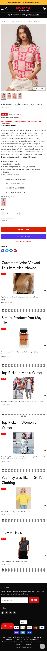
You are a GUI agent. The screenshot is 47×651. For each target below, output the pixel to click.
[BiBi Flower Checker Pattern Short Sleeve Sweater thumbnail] (3, 95)
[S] (3, 216)
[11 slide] (32, 310)
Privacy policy (34, 639)
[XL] (17, 216)
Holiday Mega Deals (8, 637)
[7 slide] (20, 310)
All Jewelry (9, 639)
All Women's (20, 637)
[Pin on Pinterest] (15, 250)
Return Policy (28, 642)
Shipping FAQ (18, 642)
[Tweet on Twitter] (7, 250)
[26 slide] (32, 311)
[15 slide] (44, 310)
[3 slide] (9, 310)
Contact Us (19, 644)
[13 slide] (38, 310)
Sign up (34, 600)
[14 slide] (41, 310)
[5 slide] (15, 310)
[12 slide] (35, 310)
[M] (8, 216)
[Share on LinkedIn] (11, 250)
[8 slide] (23, 310)
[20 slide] (15, 311)
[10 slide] (29, 310)
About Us (25, 639)
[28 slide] (38, 311)
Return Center (38, 642)
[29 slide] (41, 311)
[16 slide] (3, 311)
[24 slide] (26, 311)
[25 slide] (29, 311)
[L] (13, 216)
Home (3, 21)
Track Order (27, 644)
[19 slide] (12, 311)
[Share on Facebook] (2, 250)
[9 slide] (26, 310)
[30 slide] (44, 311)
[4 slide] (12, 310)
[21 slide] (17, 311)
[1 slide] (3, 310)
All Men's (28, 637)
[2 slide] (6, 310)
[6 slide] (17, 310)
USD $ (22, 622)
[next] (45, 290)
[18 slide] (9, 311)
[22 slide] (20, 311)
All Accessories (38, 637)
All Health (17, 639)
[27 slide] (35, 311)
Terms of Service (7, 642)
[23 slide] (23, 311)
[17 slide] (6, 311)
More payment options (23, 241)
